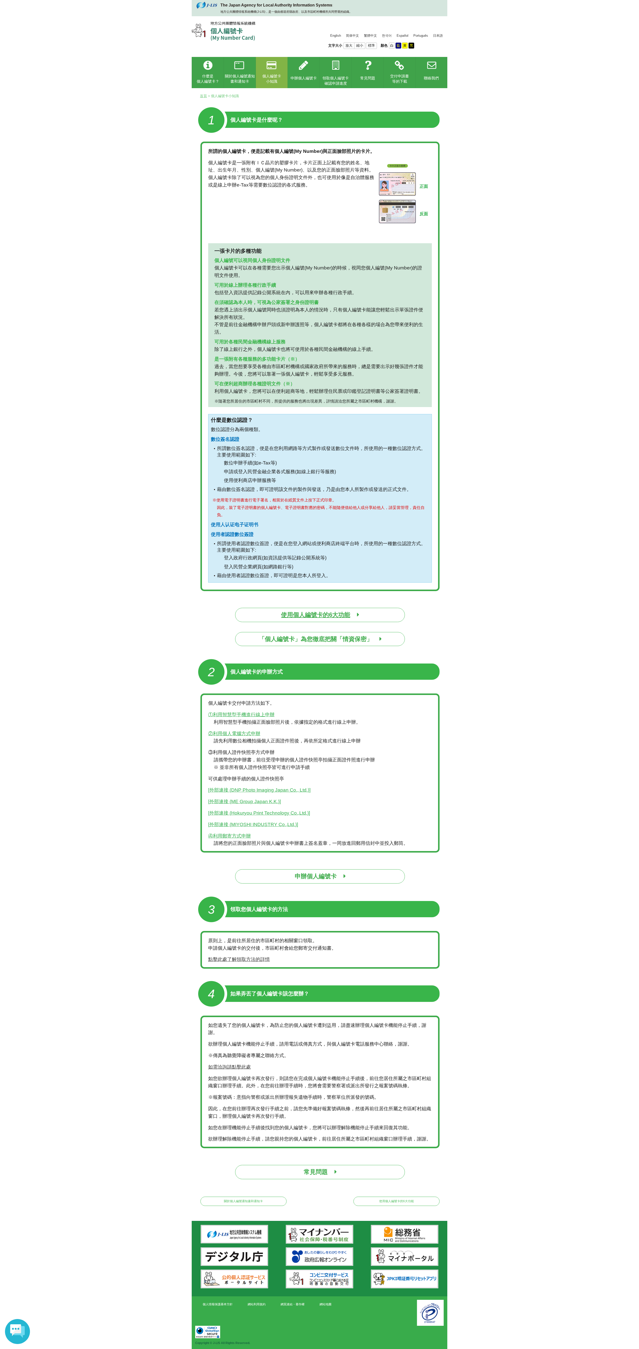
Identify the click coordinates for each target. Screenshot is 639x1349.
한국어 (387, 35)
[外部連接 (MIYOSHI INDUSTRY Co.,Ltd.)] (253, 824)
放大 (348, 45)
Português (420, 35)
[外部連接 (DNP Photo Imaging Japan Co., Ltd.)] (259, 790)
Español (402, 35)
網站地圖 (325, 1304)
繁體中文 (370, 35)
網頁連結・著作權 (293, 1304)
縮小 (359, 45)
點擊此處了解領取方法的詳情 (239, 959)
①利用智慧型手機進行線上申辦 (241, 714)
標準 (371, 45)
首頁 (203, 96)
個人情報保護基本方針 (218, 1304)
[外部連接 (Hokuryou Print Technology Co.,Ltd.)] (259, 813)
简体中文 (352, 35)
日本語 (438, 35)
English (335, 35)
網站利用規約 (257, 1304)
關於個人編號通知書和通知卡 (243, 1201)
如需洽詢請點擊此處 (229, 1067)
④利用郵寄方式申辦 (229, 836)
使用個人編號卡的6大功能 (396, 1201)
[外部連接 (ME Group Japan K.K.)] (244, 801)
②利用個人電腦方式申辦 (234, 733)
